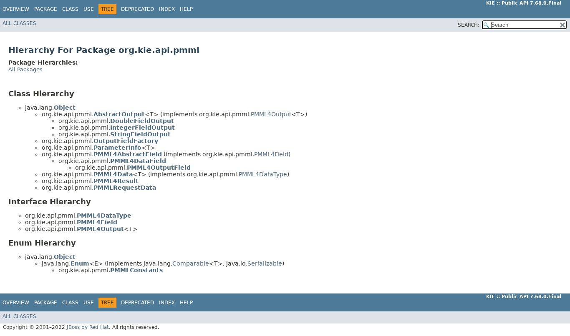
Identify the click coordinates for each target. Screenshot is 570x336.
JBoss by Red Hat (88, 327)
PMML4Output (271, 114)
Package (45, 9)
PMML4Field (271, 154)
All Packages (25, 69)
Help (186, 9)
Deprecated (137, 9)
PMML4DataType (263, 174)
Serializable (264, 263)
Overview (16, 9)
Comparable (190, 263)
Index (167, 9)
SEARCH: (468, 25)
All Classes (19, 23)
